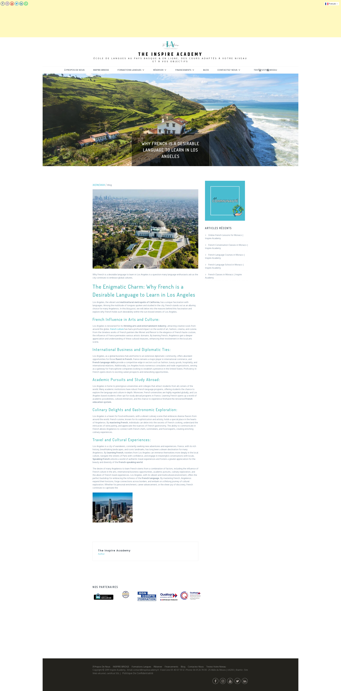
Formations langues (129, 69)
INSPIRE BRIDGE (101, 69)
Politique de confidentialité (137, 673)
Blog (206, 69)
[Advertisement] (80, 18)
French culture (117, 329)
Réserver (158, 69)
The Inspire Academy (170, 54)
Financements (183, 69)
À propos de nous (74, 69)
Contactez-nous (227, 69)
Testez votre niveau (265, 69)
